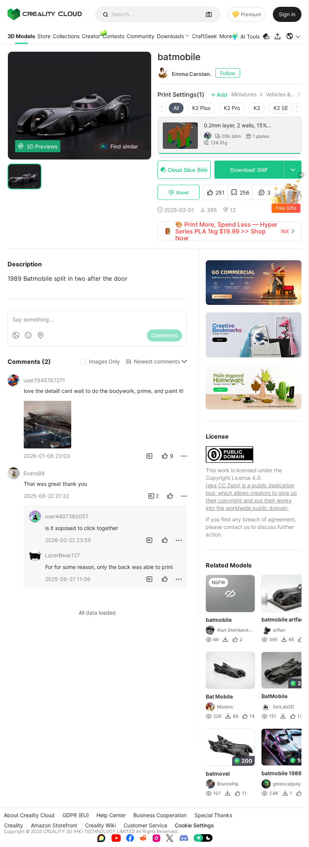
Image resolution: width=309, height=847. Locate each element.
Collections (66, 36)
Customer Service (145, 825)
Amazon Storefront (54, 825)
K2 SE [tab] (281, 108)
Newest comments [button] (157, 361)
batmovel (218, 773)
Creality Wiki (100, 825)
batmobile (219, 620)
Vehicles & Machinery (280, 94)
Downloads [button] (170, 36)
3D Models (21, 36)
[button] (293, 36)
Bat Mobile (219, 696)
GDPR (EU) (76, 815)
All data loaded (97, 612)
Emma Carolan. (191, 74)
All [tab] (176, 108)
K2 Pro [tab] (232, 108)
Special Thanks (213, 815)
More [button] (225, 36)
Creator (91, 36)
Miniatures (244, 94)
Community (140, 36)
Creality (13, 825)
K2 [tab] (257, 108)
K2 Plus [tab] (201, 108)
